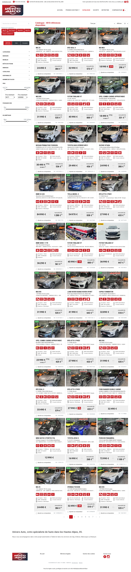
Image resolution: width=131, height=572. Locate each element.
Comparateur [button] (118, 10)
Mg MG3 (20, 30)
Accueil (60, 10)
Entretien (105, 10)
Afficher (119, 23)
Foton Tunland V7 (8, 33)
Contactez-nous (6, 1)
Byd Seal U (12, 30)
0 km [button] (16, 43)
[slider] (5, 89)
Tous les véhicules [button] (7, 43)
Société (96, 10)
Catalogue (86, 10)
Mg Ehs (27, 30)
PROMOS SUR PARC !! (72, 10)
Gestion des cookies (89, 554)
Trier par (92, 23)
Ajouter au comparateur (44, 74)
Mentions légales (65, 554)
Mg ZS (5, 30)
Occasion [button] (25, 43)
